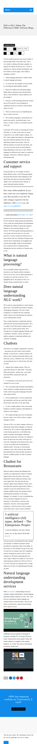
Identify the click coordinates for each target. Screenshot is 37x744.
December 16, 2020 (25, 215)
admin (9, 48)
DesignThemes (18, 725)
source (7, 536)
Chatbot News (9, 45)
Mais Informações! (18, 709)
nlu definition (11, 591)
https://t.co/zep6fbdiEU (12, 206)
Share (5, 678)
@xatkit (19, 203)
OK (6, 742)
